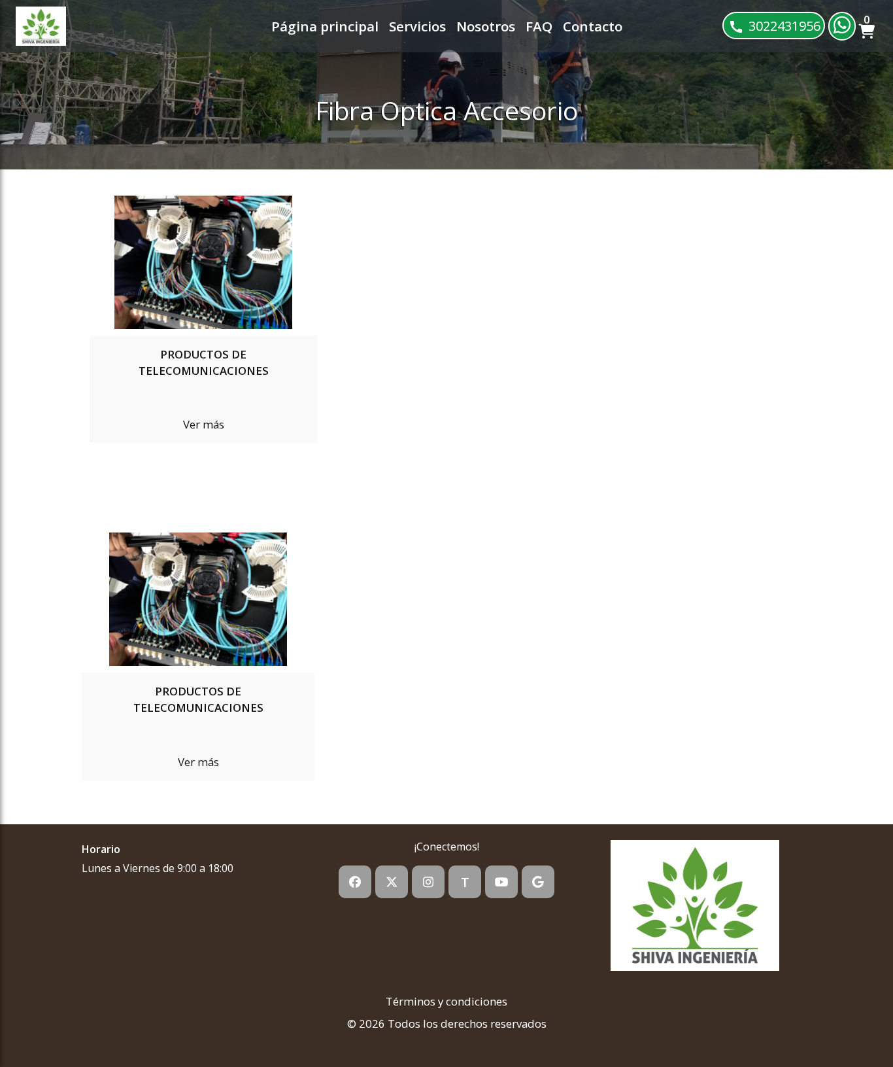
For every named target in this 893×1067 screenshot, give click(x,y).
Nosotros (485, 26)
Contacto (592, 26)
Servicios (417, 26)
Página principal (325, 26)
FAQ (539, 26)
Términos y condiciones (446, 1001)
